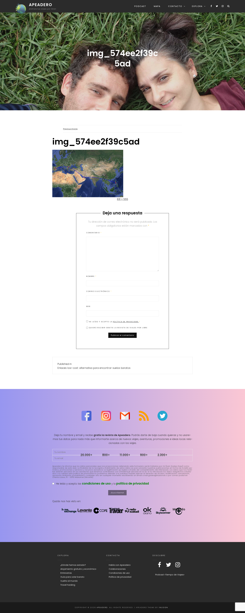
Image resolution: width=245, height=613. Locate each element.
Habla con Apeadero (120, 564)
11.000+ (125, 455)
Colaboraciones (117, 568)
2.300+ (162, 455)
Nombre (91, 276)
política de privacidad (132, 483)
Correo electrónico (99, 291)
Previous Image (70, 128)
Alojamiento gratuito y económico (78, 568)
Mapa (157, 6)
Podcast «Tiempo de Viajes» (169, 574)
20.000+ (86, 455)
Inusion (163, 607)
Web (88, 306)
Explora (197, 6)
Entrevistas (66, 572)
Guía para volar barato (72, 576)
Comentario (94, 233)
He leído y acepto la (114, 322)
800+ (106, 455)
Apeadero (40, 5)
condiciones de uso (96, 483)
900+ (144, 455)
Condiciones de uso (119, 572)
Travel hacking (67, 584)
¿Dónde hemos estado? (73, 564)
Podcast (140, 6)
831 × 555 (122, 199)
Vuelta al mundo (69, 580)
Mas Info (179, 509)
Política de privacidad (126, 322)
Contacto (175, 6)
